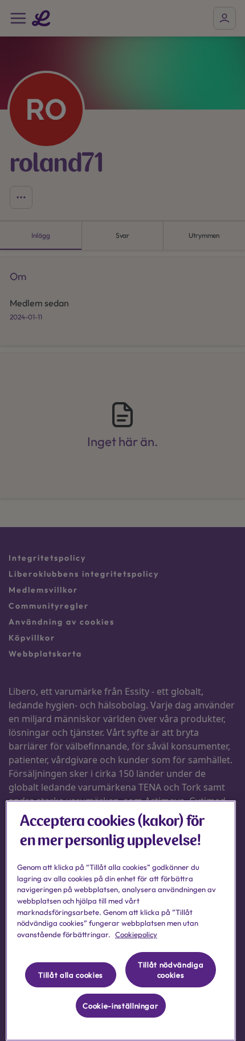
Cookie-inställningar (120, 1005)
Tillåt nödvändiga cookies (170, 969)
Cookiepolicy (136, 934)
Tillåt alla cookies (70, 974)
